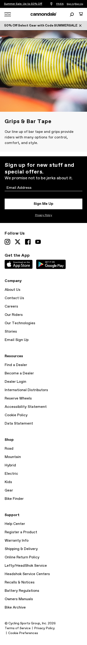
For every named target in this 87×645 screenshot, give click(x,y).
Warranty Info (17, 540)
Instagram (7, 242)
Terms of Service (18, 628)
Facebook (28, 242)
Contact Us (14, 298)
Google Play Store (51, 264)
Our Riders (14, 314)
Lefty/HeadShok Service (26, 565)
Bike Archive (15, 607)
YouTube (38, 242)
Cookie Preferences (23, 633)
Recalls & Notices (20, 582)
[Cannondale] (43, 14)
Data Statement (19, 423)
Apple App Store (18, 264)
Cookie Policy (16, 415)
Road (9, 448)
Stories (11, 331)
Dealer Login (15, 381)
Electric (11, 473)
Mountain (13, 457)
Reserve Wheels (18, 398)
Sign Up (79, 4)
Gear (9, 490)
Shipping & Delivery (21, 549)
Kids (8, 482)
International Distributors (26, 390)
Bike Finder (14, 498)
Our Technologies (20, 323)
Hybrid (10, 465)
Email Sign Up (17, 339)
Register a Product (21, 532)
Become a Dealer (19, 373)
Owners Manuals (19, 599)
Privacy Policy (43, 215)
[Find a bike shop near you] (51, 4)
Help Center (15, 523)
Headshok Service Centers (27, 574)
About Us (12, 289)
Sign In (70, 4)
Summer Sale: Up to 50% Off (23, 4)
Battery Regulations (22, 590)
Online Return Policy (22, 557)
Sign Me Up (43, 203)
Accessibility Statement (26, 406)
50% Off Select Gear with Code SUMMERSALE (40, 25)
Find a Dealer (16, 365)
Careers (11, 306)
